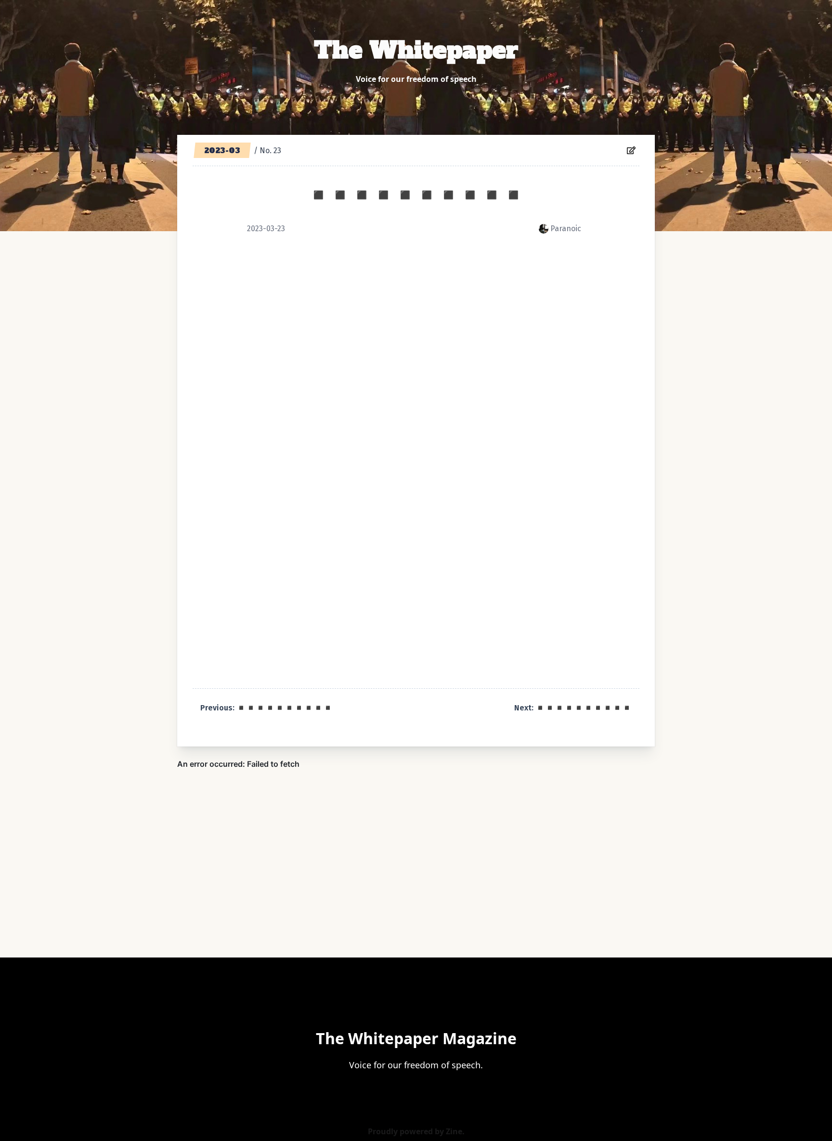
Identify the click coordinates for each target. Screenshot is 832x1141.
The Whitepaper (416, 50)
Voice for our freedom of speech (416, 79)
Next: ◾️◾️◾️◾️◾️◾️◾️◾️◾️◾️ (573, 707)
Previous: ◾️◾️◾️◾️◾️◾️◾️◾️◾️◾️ (266, 707)
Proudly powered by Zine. (416, 1131)
